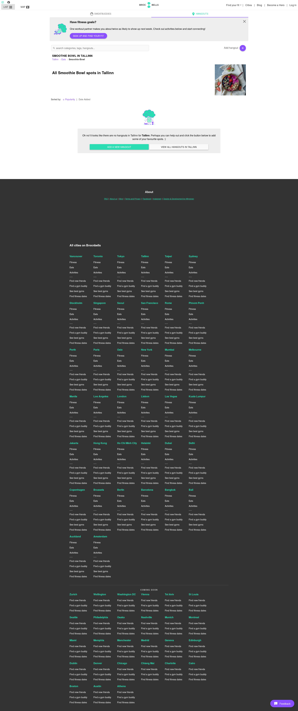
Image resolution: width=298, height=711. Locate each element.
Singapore (99, 303)
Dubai (168, 443)
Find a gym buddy (78, 285)
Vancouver (76, 256)
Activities (74, 272)
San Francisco (149, 303)
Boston (74, 686)
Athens (121, 686)
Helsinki (146, 443)
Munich (169, 617)
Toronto (98, 256)
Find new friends (78, 280)
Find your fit (234, 5)
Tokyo (120, 256)
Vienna (145, 594)
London (121, 396)
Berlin (120, 489)
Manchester (124, 640)
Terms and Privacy (133, 198)
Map (25, 7)
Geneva (169, 640)
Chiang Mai (147, 663)
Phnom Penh (196, 303)
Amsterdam (100, 536)
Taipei (168, 256)
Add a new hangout (119, 146)
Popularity (69, 99)
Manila (73, 396)
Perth (73, 349)
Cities (249, 5)
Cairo (192, 663)
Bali (191, 489)
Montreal (194, 617)
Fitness (73, 262)
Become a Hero (276, 5)
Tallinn (145, 256)
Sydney (193, 256)
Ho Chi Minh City (127, 443)
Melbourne (195, 349)
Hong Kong (100, 443)
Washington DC (126, 594)
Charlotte (170, 663)
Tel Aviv (169, 594)
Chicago (122, 663)
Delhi (192, 443)
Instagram (157, 198)
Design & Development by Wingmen (178, 198)
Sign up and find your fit (88, 35)
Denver (97, 663)
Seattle (74, 617)
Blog (260, 5)
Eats (63, 59)
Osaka (121, 617)
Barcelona (147, 489)
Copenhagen (77, 489)
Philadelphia (100, 617)
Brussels (98, 489)
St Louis (194, 594)
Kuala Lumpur (197, 396)
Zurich (73, 594)
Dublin (73, 663)
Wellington (99, 594)
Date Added (84, 99)
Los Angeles (100, 396)
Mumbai (169, 349)
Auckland (75, 536)
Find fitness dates (78, 296)
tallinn (55, 59)
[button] (282, 703)
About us (113, 198)
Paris (96, 349)
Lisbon (145, 396)
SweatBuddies (100, 14)
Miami (73, 640)
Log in (292, 5)
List (8, 7)
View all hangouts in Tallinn (179, 146)
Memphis (98, 640)
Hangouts (200, 14)
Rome (168, 303)
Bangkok (170, 489)
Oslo (120, 349)
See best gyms (77, 291)
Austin (97, 686)
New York (146, 349)
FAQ (106, 198)
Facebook (147, 198)
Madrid (145, 640)
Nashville (146, 617)
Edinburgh (195, 640)
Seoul (120, 303)
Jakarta (74, 443)
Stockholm (76, 303)
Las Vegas (171, 396)
